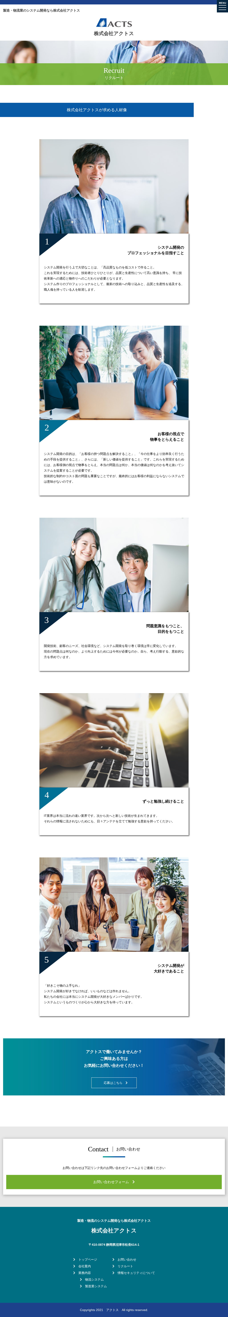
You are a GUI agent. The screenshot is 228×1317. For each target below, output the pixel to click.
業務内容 (83, 1273)
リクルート (123, 1266)
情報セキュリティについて (134, 1273)
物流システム (93, 1279)
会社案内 (83, 1266)
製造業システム (94, 1286)
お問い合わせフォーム (112, 1182)
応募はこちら (115, 1083)
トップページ (86, 1259)
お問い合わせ (125, 1259)
